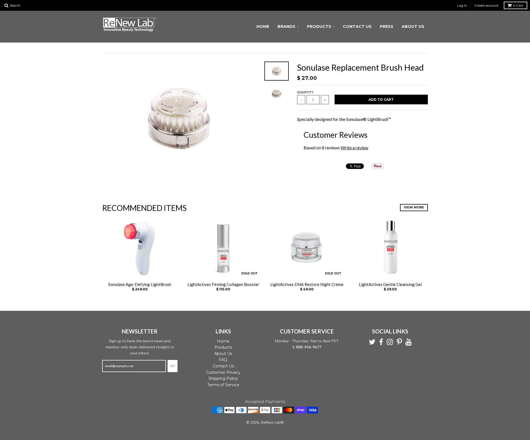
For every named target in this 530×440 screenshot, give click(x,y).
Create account (486, 5)
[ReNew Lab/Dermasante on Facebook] (381, 342)
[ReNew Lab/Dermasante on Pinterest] (399, 342)
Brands (286, 26)
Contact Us (357, 26)
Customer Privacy (223, 372)
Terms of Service (223, 384)
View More (414, 207)
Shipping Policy (223, 378)
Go (172, 366)
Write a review (354, 147)
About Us (413, 26)
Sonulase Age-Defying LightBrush (139, 284)
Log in (462, 5)
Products (319, 26)
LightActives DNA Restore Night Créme (306, 284)
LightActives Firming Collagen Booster (223, 284)
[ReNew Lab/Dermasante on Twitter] (372, 342)
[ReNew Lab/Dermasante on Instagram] (390, 342)
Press (386, 26)
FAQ (223, 359)
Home (262, 26)
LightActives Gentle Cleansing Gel (390, 284)
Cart (518, 5)
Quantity (305, 92)
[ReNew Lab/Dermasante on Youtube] (409, 342)
